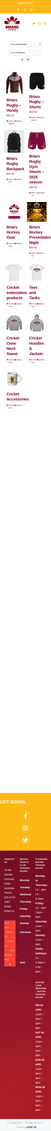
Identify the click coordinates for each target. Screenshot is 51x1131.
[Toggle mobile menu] (45, 23)
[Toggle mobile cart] (33, 23)
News (6, 927)
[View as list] (28, 59)
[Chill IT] (31, 1127)
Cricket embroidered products (18, 292)
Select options (11, 122)
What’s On (9, 934)
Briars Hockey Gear (13, 232)
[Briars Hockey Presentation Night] (37, 212)
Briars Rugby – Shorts (36, 101)
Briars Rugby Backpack (15, 163)
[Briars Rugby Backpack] (14, 141)
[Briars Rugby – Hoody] (14, 83)
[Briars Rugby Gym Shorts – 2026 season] (37, 140)
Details (19, 121)
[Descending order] (40, 44)
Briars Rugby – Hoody (14, 105)
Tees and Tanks (34, 292)
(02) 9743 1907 (25, 3)
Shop (6, 959)
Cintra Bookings (9, 952)
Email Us (9, 911)
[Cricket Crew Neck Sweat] (14, 323)
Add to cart (10, 180)
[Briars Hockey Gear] (14, 212)
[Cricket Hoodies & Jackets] (37, 323)
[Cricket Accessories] (14, 379)
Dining (7, 923)
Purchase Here (11, 245)
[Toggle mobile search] (39, 23)
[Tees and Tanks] (37, 272)
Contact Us (9, 943)
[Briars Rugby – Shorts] (37, 81)
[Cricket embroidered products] (14, 272)
